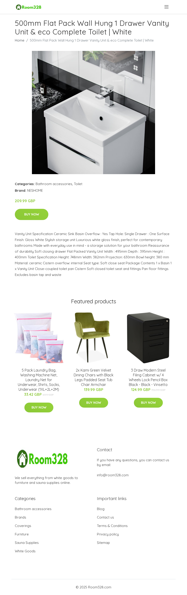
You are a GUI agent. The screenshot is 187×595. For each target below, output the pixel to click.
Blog (100, 509)
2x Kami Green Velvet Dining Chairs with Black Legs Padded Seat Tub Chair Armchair (93, 377)
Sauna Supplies (27, 542)
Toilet (78, 184)
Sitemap (103, 542)
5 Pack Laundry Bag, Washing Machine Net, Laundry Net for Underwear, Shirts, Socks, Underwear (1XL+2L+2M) (39, 380)
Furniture (22, 534)
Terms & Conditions (112, 526)
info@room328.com (113, 475)
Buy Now (31, 214)
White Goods (25, 551)
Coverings (23, 526)
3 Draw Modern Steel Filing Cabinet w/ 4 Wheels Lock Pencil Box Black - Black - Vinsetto (148, 377)
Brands (20, 517)
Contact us (105, 517)
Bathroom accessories (54, 184)
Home (19, 40)
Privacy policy (108, 534)
